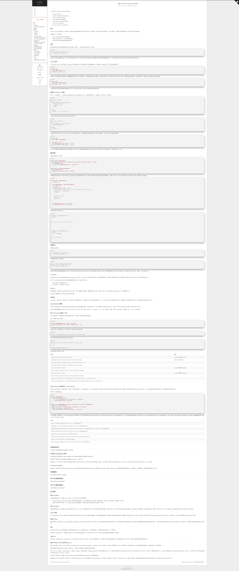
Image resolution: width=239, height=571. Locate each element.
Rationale (62, 23)
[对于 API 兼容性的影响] (203, 485)
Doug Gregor (63, 17)
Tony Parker (59, 15)
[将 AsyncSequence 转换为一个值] (203, 313)
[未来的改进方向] (203, 447)
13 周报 (39, 80)
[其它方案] (203, 492)
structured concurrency (72, 277)
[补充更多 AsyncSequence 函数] (203, 454)
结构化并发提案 (67, 459)
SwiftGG (39, 72)
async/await (56, 31)
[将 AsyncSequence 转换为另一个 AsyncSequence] (203, 386)
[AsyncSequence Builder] (203, 465)
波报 (40, 82)
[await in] (203, 536)
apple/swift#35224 (64, 21)
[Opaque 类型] (203, 513)
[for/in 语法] (203, 61)
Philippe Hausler (65, 15)
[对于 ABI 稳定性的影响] (203, 479)
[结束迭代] (203, 297)
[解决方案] (203, 153)
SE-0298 (59, 14)
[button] (39, 62)
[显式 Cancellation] (203, 495)
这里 (84, 291)
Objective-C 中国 (40, 77)
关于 (35, 12)
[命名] (203, 527)
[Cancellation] (203, 275)
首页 (35, 8)
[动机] (203, 44)
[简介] (203, 29)
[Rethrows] (203, 288)
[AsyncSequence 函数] (203, 304)
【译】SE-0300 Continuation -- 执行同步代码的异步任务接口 (193, 562)
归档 (35, 10)
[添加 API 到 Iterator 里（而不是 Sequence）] (203, 543)
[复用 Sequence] (203, 519)
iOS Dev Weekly (40, 69)
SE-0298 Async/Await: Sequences (63, 11)
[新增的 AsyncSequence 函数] (203, 92)
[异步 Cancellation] (203, 506)
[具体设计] (203, 245)
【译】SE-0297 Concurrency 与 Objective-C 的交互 (60, 562)
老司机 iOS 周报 (40, 67)
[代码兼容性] (203, 472)
